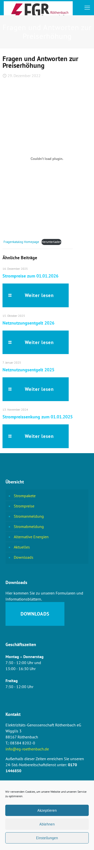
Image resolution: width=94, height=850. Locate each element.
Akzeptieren (47, 810)
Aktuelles (22, 546)
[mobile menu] (87, 7)
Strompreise (24, 505)
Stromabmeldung (29, 526)
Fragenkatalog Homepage (21, 242)
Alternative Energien (31, 536)
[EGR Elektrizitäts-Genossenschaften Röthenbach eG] (38, 7)
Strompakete (25, 495)
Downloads (23, 557)
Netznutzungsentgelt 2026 (28, 323)
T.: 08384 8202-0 (20, 742)
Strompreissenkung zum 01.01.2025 (38, 417)
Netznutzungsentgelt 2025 (28, 370)
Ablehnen (47, 824)
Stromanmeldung (29, 516)
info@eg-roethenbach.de (27, 748)
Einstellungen (47, 837)
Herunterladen (51, 242)
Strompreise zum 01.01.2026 (30, 276)
